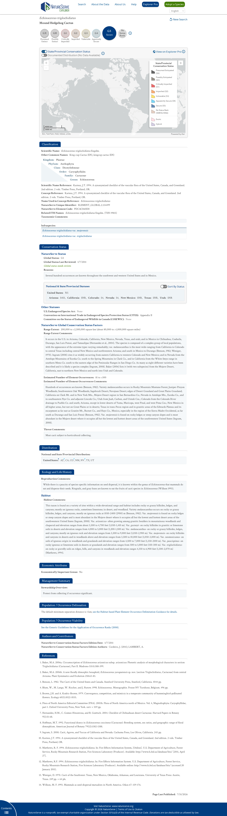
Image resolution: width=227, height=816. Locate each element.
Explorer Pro (150, 4)
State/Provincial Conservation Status (69, 51)
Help (134, 4)
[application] (113, 96)
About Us (120, 4)
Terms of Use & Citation (130, 809)
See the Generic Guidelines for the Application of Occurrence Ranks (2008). (80, 627)
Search (82, 4)
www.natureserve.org (122, 806)
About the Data (100, 4)
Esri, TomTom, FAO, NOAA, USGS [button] (56, 134)
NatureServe (109, 809)
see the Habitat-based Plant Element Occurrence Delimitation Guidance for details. (135, 612)
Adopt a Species (175, 4)
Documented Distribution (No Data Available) (74, 55)
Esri (183, 134)
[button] (46, 62)
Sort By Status (176, 286)
